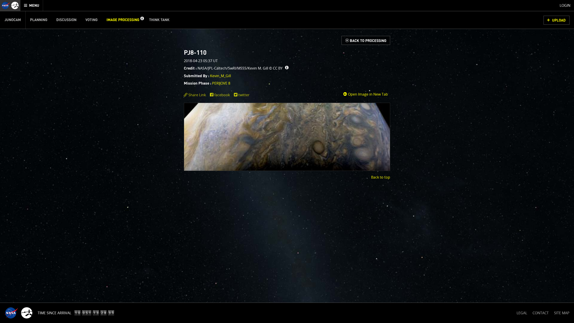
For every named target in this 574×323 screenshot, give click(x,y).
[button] (142, 20)
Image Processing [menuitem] (123, 20)
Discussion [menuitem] (66, 20)
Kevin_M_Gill (220, 75)
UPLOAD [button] (559, 20)
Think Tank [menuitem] (159, 20)
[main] (287, 161)
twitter (244, 94)
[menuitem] (31, 5)
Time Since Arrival (54, 313)
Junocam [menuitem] (12, 20)
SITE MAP (562, 312)
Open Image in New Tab (367, 94)
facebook (222, 94)
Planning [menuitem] (38, 20)
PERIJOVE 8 (221, 83)
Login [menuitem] (565, 5)
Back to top (380, 177)
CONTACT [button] (541, 312)
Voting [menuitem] (91, 20)
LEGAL (521, 312)
